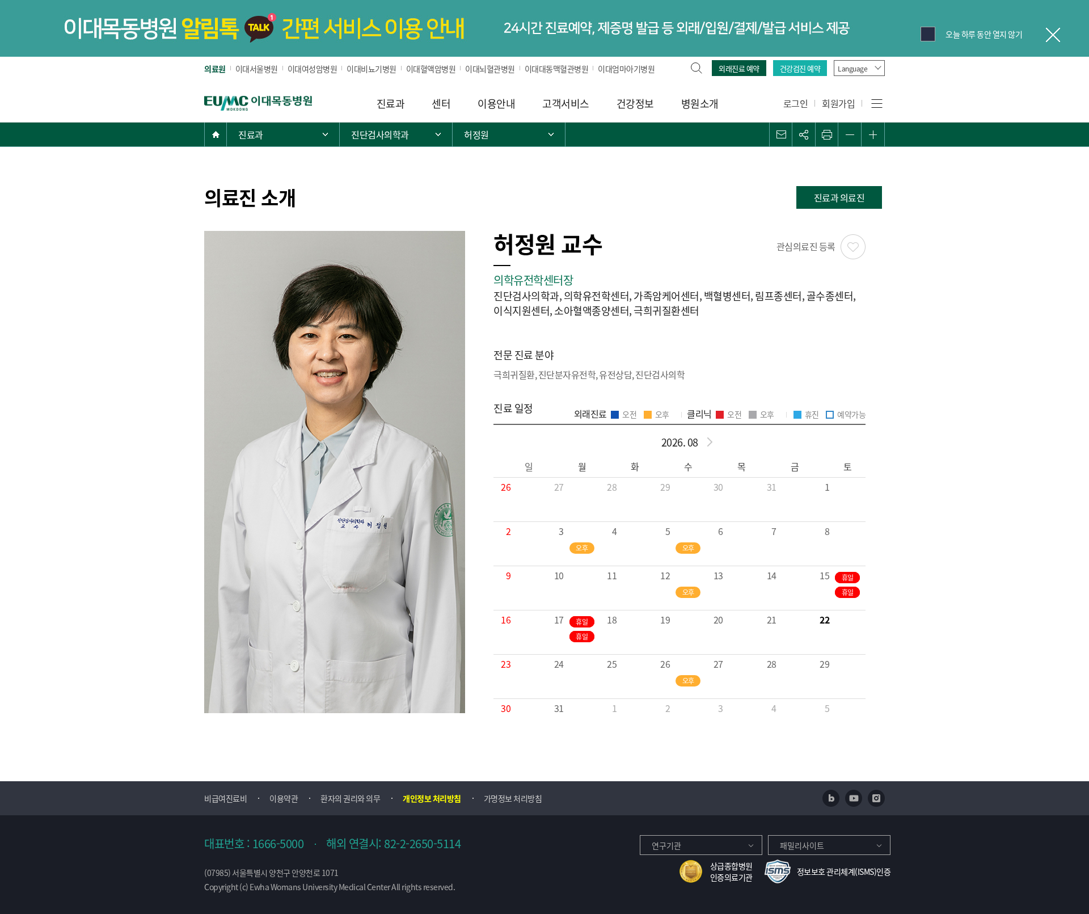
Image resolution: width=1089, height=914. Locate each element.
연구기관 (666, 845)
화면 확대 (873, 134)
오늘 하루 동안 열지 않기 (984, 34)
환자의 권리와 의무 (350, 798)
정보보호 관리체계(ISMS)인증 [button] (844, 871)
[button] (781, 134)
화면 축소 (849, 134)
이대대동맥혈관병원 (557, 68)
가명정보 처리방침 (513, 798)
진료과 (391, 103)
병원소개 (700, 103)
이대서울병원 (256, 68)
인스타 (876, 798)
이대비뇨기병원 (371, 68)
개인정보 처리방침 (432, 798)
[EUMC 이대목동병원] (258, 102)
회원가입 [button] (838, 103)
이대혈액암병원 (431, 68)
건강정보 (635, 103)
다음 (709, 441)
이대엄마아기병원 (626, 68)
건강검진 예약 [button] (800, 68)
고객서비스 (565, 103)
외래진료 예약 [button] (739, 68)
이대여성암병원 (312, 68)
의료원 (215, 68)
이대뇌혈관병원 (490, 68)
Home (215, 134)
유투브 (853, 798)
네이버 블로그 (830, 798)
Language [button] (852, 68)
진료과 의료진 (839, 197)
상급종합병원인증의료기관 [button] (731, 871)
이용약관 (283, 798)
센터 (441, 103)
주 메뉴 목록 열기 (283, 134)
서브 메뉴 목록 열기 (396, 134)
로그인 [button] (795, 103)
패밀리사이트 (802, 845)
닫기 (1052, 34)
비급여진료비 (225, 798)
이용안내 (496, 103)
